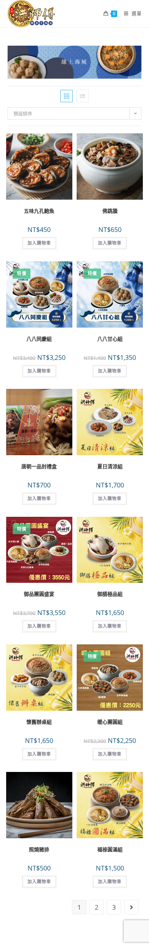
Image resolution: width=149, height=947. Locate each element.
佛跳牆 (110, 210)
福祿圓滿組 (110, 849)
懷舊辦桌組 (39, 721)
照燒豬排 (39, 849)
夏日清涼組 (110, 466)
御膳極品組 (110, 593)
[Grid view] (66, 96)
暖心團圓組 (110, 721)
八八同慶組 (39, 338)
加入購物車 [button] (39, 243)
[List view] (82, 96)
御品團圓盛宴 (39, 593)
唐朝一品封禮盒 (39, 466)
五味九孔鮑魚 (39, 210)
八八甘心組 (110, 338)
